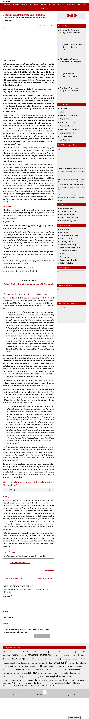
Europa (33, 659)
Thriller (14, 683)
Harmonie (10, 666)
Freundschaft (18, 663)
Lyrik (45, 673)
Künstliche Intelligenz (38, 669)
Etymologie (27, 659)
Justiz (45, 666)
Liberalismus (6, 673)
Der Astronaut (65, 140)
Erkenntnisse (6, 659)
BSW (69, 652)
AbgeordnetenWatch (67, 208)
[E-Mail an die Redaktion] (75, 15)
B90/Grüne (36, 652)
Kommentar (7, 596)
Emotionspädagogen (45, 579)
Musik (68, 673)
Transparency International (69, 217)
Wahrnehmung (54, 683)
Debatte (14, 655)
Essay (14, 658)
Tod (19, 683)
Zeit (36, 685)
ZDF (33, 685)
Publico (62, 254)
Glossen (84, 663)
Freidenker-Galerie (66, 238)
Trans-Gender (24, 683)
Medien (50, 673)
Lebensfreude (58, 669)
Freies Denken (75, 659)
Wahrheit (47, 683)
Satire (37, 680)
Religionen (20, 680)
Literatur (33, 673)
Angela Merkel (9, 652)
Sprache (82, 680)
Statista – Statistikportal (68, 260)
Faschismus (41, 659)
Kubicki (19, 669)
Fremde (12, 663)
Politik (69, 676)
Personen (49, 677)
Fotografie (57, 659)
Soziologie (73, 680)
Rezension (29, 680)
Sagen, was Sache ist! (67, 133)
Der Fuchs (63, 108)
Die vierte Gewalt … (66, 136)
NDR (28, 677)
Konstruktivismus (6, 669)
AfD (4, 652)
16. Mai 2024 (9, 20)
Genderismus (34, 663)
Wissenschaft (18, 686)
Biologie (65, 652)
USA (36, 683)
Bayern (41, 652)
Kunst (30, 669)
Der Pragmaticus (65, 232)
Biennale (55, 652)
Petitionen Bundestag (67, 214)
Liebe (22, 673)
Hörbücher (21, 666)
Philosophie (59, 676)
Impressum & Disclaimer (74, 695)
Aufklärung (28, 652)
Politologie (76, 677)
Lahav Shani (47, 669)
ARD (23, 652)
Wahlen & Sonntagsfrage (68, 221)
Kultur (25, 669)
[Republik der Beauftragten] (73, 94)
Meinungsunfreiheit (66, 126)
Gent (40, 663)
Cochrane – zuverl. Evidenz (69, 211)
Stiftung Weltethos (66, 263)
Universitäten (31, 683)
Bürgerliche (78, 652)
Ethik (21, 659)
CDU (83, 652)
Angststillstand (65, 119)
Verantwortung (41, 683)
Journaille (39, 666)
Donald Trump (75, 655)
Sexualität (61, 680)
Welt (66, 683)
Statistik (4, 683)
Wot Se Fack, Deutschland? (69, 115)
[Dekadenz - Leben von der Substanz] (73, 51)
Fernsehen (51, 659)
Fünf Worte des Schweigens (69, 59)
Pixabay (53, 56)
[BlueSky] (71, 15)
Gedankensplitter (25, 663)
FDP (46, 659)
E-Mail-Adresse (8, 618)
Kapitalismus (52, 666)
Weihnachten (61, 683)
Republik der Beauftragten (69, 88)
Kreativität (14, 669)
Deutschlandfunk (57, 655)
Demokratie (32, 655)
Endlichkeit (81, 655)
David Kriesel (64, 229)
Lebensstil (74, 669)
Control (62, 112)
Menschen (57, 673)
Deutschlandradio (66, 655)
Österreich (40, 685)
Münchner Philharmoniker (16, 677)
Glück (5, 666)
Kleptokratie (61, 666)
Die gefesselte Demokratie (69, 30)
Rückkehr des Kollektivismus (69, 235)
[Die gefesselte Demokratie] (73, 36)
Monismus (63, 673)
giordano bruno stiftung (68, 245)
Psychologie (5, 680)
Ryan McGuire (49, 56)
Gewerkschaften (72, 663)
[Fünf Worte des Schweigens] (73, 65)
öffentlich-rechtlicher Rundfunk (50, 685)
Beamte (46, 652)
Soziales (66, 680)
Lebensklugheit (65, 669)
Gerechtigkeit (47, 663)
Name (5, 612)
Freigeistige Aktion (66, 242)
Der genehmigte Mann (67, 74)
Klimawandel (69, 666)
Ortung (37, 677)
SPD (78, 680)
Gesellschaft (61, 662)
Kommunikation (78, 666)
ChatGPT (5, 655)
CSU (9, 655)
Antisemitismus (17, 652)
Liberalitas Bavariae (15, 673)
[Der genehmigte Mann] (73, 80)
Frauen (62, 659)
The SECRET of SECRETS (69, 122)
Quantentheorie (13, 680)
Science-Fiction (53, 680)
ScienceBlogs (64, 257)
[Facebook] (68, 15)
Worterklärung (28, 685)
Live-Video (40, 673)
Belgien (50, 652)
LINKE (26, 673)
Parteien (42, 677)
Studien (9, 683)
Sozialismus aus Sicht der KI (20, 563)
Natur (24, 677)
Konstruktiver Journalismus (69, 251)
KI (57, 666)
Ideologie (31, 666)
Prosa (81, 677)
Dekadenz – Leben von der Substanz (72, 45)
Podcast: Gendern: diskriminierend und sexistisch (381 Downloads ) (28, 284)
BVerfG (73, 652)
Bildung (60, 652)
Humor (15, 666)
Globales (79, 663)
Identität (26, 666)
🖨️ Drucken (49, 570)
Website (5, 623)
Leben (52, 669)
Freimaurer (6, 663)
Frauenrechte (68, 659)
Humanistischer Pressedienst (70, 248)
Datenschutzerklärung (14, 695)
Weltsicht (71, 683)
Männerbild (73, 673)
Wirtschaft (78, 683)
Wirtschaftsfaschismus (8, 685)
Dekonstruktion (23, 655)
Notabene (32, 677)
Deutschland (45, 654)
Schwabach (44, 680)
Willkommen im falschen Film (70, 129)
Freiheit (82, 659)
